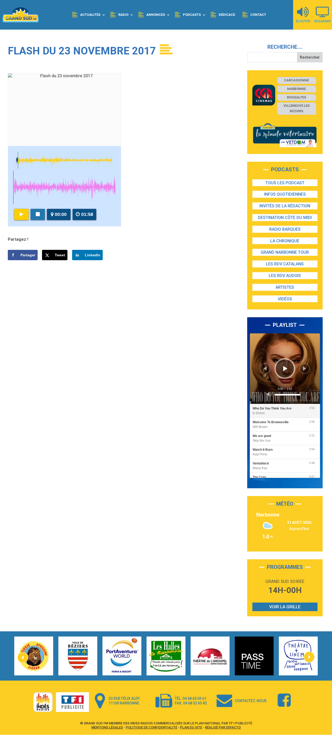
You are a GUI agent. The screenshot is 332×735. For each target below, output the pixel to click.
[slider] (287, 394)
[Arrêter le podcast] (38, 214)
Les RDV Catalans (285, 264)
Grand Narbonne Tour (285, 252)
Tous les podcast (285, 182)
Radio (123, 15)
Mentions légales (107, 727)
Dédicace (227, 15)
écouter (303, 21)
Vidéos (285, 298)
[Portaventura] (121, 656)
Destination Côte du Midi (285, 217)
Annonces (155, 15)
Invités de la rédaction (284, 205)
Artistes (284, 287)
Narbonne (296, 89)
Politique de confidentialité (151, 727)
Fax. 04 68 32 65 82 (191, 703)
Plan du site (191, 727)
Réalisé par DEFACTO (223, 727)
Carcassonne (296, 80)
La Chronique (284, 240)
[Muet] (269, 394)
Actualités (90, 15)
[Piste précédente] (265, 368)
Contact (258, 15)
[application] (285, 368)
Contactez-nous (251, 701)
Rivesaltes (296, 97)
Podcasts (192, 15)
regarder (322, 21)
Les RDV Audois (285, 275)
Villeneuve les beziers (296, 108)
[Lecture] (285, 368)
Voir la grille (285, 606)
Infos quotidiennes (285, 194)
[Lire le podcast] (21, 214)
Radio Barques (285, 229)
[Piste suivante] (304, 368)
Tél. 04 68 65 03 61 (190, 698)
